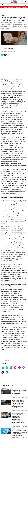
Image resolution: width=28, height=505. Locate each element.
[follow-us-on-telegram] (11, 367)
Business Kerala (10, 5)
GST (2, 360)
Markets (18, 5)
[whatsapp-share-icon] (2, 55)
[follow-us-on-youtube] (15, 367)
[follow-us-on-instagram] (19, 367)
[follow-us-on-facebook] (23, 367)
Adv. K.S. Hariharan (8, 48)
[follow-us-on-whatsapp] (7, 367)
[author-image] (2, 48)
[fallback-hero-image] (6, 391)
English (12, 353)
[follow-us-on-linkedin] (7, 372)
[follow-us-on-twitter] (2, 372)
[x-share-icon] (5, 55)
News (3, 5)
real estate (7, 360)
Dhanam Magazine (11, 356)
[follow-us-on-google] (2, 367)
